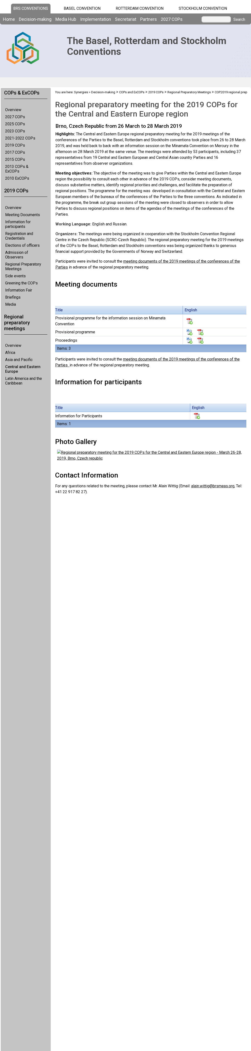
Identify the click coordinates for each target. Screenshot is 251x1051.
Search (239, 20)
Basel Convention (82, 8)
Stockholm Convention (203, 8)
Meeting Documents (22, 214)
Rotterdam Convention (139, 8)
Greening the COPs (21, 283)
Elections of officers (22, 245)
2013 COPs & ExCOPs (16, 169)
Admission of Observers (16, 254)
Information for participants (18, 224)
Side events (15, 276)
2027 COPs (15, 117)
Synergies (81, 92)
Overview (13, 109)
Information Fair (18, 290)
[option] (150, 196)
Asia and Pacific (19, 359)
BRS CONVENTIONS (30, 8)
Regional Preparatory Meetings (23, 266)
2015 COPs (15, 159)
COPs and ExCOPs (131, 92)
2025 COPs (15, 124)
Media (10, 304)
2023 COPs (15, 131)
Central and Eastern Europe (22, 369)
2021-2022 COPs (20, 138)
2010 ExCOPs (17, 178)
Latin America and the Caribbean (23, 380)
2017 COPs (15, 152)
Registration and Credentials (19, 236)
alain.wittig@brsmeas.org (212, 486)
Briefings (13, 297)
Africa (10, 352)
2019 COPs (15, 145)
